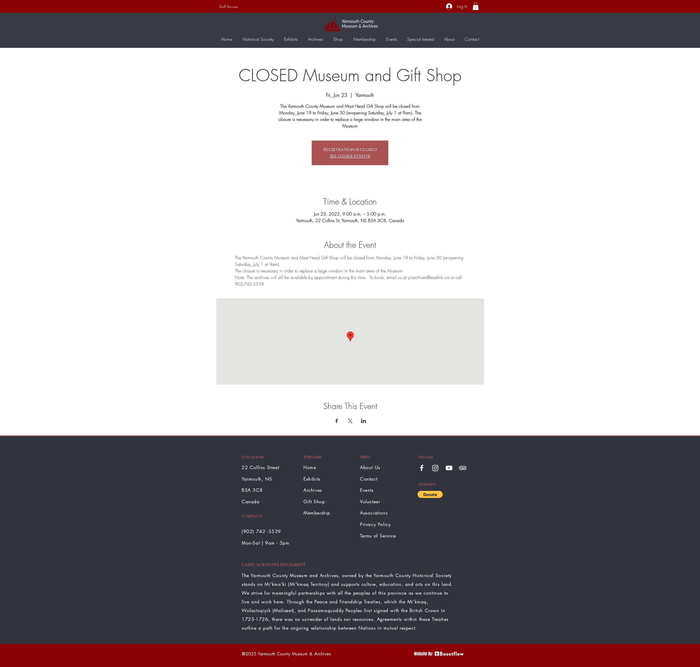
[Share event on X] (350, 421)
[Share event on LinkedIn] (363, 421)
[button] (475, 6)
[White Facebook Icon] (422, 468)
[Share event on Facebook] (336, 421)
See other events (350, 156)
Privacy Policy (375, 524)
